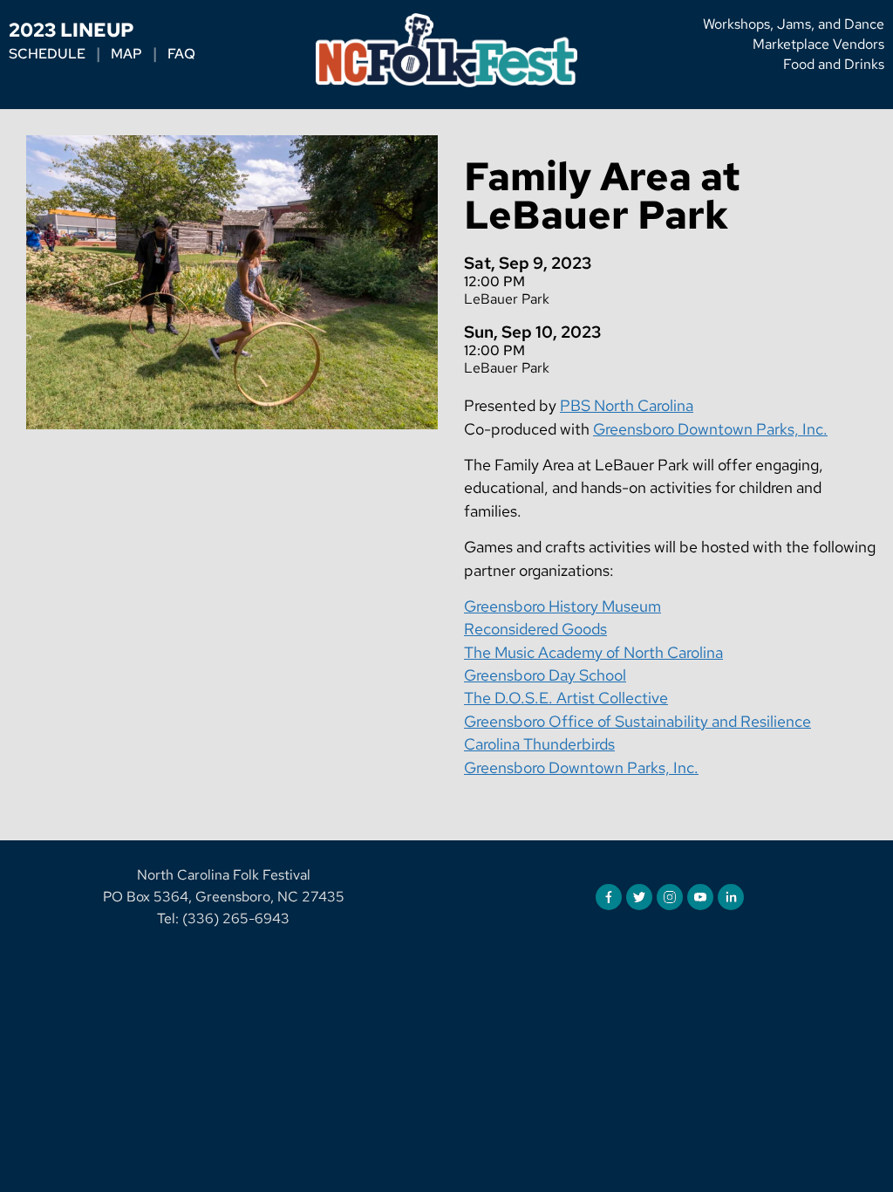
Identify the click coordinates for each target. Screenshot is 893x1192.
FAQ (181, 54)
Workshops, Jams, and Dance (793, 24)
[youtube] (700, 897)
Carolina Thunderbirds (539, 744)
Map (126, 54)
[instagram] (670, 897)
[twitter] (639, 897)
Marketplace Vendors (818, 44)
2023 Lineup (71, 30)
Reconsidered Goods (535, 629)
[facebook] (609, 897)
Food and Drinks (833, 64)
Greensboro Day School (545, 675)
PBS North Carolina (626, 405)
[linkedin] (731, 897)
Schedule (47, 54)
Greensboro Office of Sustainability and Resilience (637, 721)
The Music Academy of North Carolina (593, 652)
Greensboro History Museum (562, 606)
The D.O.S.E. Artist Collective (566, 698)
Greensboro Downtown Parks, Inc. (710, 429)
